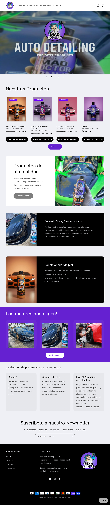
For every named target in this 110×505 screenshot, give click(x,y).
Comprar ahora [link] (23, 196)
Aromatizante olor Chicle (66, 126)
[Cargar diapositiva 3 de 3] (58, 77)
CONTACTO (10, 468)
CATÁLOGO (10, 461)
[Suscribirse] (72, 436)
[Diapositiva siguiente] (63, 76)
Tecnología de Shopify (64, 497)
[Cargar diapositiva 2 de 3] (55, 77)
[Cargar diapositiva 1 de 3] (51, 77)
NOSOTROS (10, 465)
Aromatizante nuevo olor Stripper (40, 127)
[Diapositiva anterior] (46, 76)
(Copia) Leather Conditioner (16, 126)
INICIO (8, 457)
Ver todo (55, 147)
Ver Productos (55, 355)
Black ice (85, 126)
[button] (93, 5)
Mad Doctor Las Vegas (51, 497)
